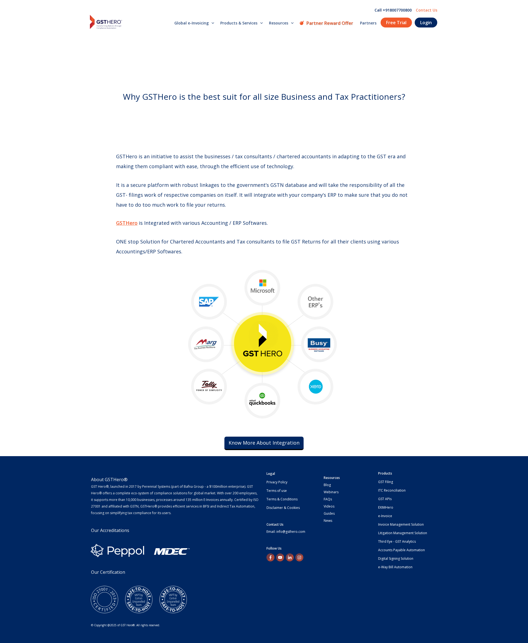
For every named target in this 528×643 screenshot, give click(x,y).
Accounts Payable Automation (401, 550)
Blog (327, 485)
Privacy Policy (276, 482)
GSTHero (127, 223)
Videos (329, 506)
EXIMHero (385, 507)
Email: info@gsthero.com (285, 531)
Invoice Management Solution (401, 524)
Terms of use (276, 490)
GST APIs (385, 499)
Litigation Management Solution (402, 533)
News (328, 520)
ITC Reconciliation (392, 490)
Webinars (331, 492)
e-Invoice (385, 516)
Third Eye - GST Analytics (397, 541)
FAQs (328, 499)
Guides (329, 513)
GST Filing (385, 482)
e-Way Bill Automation (395, 567)
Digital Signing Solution (395, 558)
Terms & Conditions (282, 499)
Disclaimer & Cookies (283, 507)
